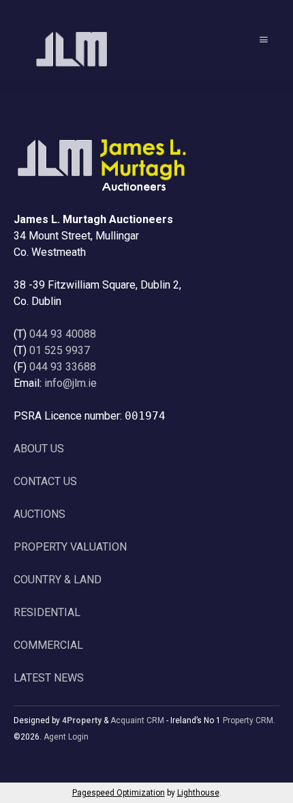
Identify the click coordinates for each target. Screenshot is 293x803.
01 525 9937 (59, 350)
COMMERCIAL (48, 645)
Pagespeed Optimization (118, 793)
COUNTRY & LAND (58, 579)
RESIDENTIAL (47, 612)
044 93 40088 (62, 333)
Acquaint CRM (137, 720)
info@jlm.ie (70, 383)
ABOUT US (39, 448)
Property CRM (248, 720)
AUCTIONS (39, 514)
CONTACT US (45, 481)
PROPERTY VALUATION (70, 546)
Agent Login (66, 737)
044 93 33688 (62, 366)
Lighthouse (198, 793)
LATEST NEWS (49, 677)
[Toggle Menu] (264, 40)
